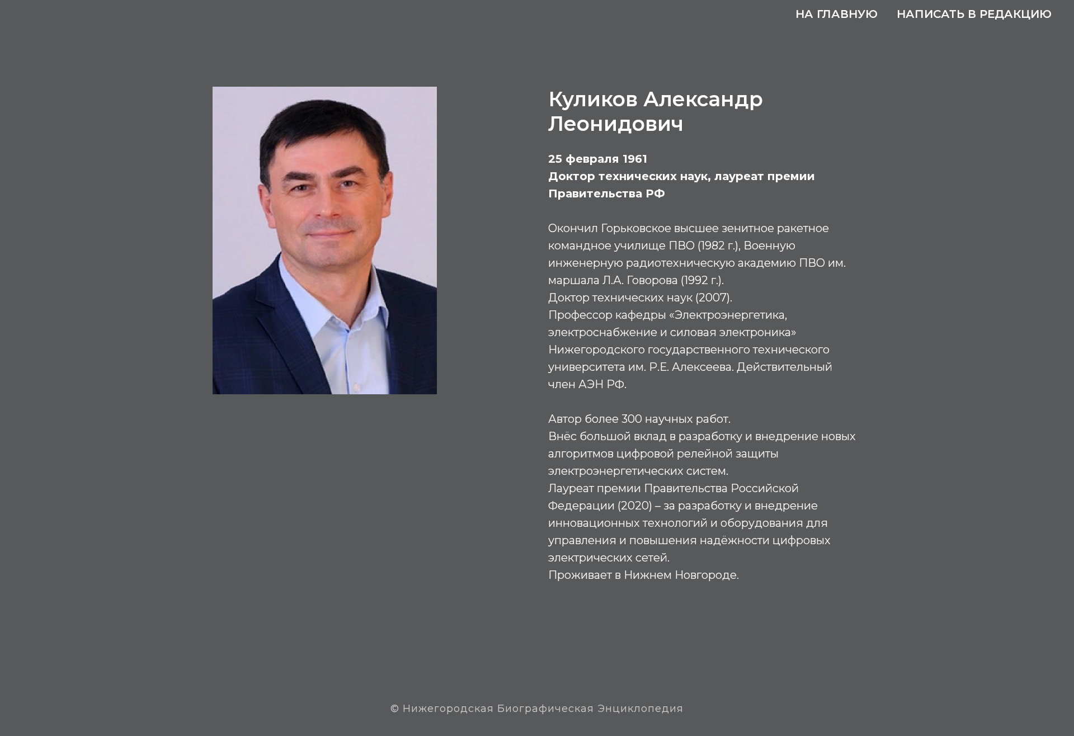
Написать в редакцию (974, 14)
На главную (836, 14)
